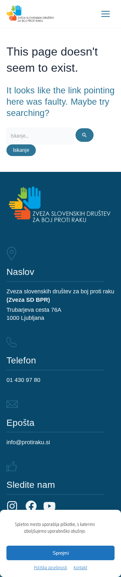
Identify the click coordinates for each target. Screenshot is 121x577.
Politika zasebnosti (50, 568)
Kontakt (80, 568)
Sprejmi (61, 553)
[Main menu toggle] (105, 14)
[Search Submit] (85, 135)
